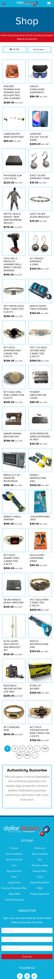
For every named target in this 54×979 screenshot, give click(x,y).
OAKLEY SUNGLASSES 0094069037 (37, 85)
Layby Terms (14, 878)
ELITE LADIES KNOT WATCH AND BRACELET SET (12, 642)
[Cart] (48, 3)
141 (19, 751)
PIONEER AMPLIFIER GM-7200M (38, 391)
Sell (40, 855)
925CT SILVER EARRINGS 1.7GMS (40, 173)
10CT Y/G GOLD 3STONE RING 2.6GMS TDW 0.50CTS (38, 348)
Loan (14, 861)
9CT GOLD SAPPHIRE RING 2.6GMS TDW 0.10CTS (12, 348)
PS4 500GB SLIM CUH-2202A (13, 173)
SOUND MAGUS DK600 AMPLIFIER (14, 597)
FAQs (39, 884)
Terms (40, 873)
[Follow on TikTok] (34, 972)
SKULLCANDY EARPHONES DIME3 (37, 554)
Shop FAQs (14, 890)
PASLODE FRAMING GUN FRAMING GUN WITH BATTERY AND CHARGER (12, 88)
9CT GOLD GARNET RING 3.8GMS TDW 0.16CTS (11, 556)
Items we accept (14, 855)
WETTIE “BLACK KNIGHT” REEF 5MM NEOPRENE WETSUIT (13, 215)
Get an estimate (14, 850)
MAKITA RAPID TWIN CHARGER (38, 304)
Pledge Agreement (39, 890)
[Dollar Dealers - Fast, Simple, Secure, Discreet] (27, 3)
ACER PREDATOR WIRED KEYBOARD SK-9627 (40, 432)
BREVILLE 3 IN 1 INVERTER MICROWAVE (12, 474)
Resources (40, 844)
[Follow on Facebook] (20, 972)
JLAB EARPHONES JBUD (40, 514)
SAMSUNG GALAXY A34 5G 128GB (39, 133)
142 (27, 751)
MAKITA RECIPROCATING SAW (39, 640)
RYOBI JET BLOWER (35, 684)
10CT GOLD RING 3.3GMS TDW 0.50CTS (39, 599)
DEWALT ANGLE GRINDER (12, 514)
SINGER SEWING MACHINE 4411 (13, 431)
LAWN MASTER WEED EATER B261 (14, 132)
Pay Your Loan (14, 867)
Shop (14, 873)
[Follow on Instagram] (27, 972)
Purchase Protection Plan (14, 884)
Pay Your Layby (40, 861)
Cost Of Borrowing (14, 896)
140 (45, 745)
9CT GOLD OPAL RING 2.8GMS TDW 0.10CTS (14, 391)
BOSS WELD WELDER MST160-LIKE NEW (13, 685)
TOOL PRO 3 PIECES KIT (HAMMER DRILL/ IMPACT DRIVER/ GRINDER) (13, 260)
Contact (14, 844)
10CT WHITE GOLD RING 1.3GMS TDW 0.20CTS (14, 305)
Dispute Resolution (39, 878)
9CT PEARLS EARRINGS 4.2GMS (36, 257)
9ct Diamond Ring (12, 725)
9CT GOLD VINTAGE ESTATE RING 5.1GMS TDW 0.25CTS (40, 728)
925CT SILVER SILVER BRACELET (40, 212)
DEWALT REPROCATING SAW (38, 474)
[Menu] (4, 4)
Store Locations (40, 850)
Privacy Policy (40, 867)
